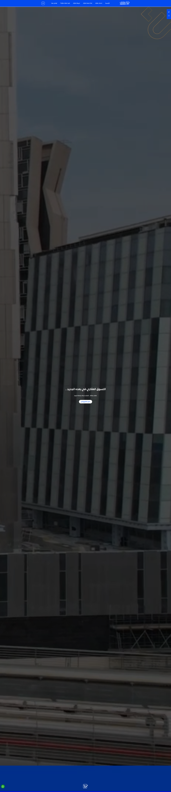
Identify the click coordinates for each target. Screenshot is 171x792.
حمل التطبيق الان (84, 401)
